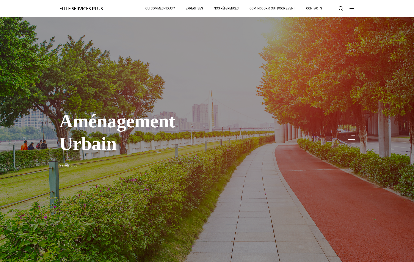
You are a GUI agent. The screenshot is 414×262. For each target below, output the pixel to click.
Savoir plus (68, 164)
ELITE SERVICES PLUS (81, 8)
